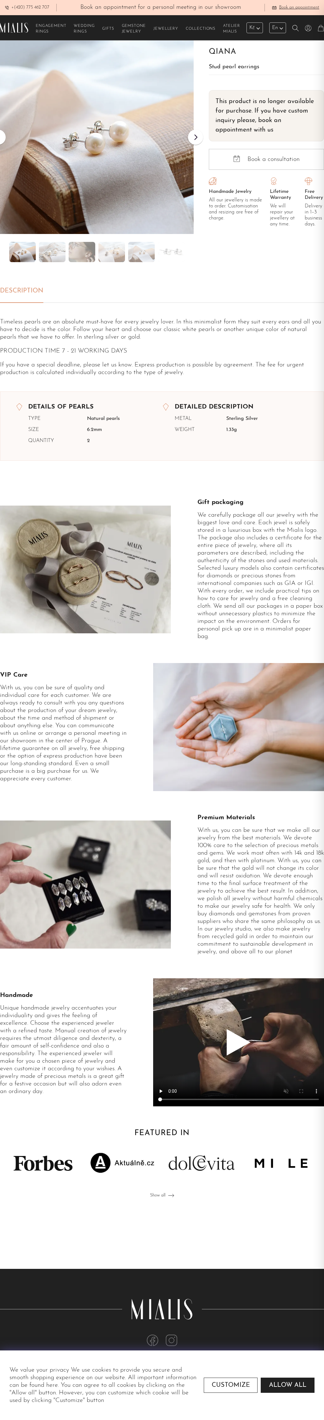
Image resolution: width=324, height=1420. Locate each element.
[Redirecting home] (14, 27)
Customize (231, 1385)
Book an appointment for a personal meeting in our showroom (160, 7)
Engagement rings (51, 29)
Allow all (287, 1385)
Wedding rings (84, 29)
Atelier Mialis (231, 29)
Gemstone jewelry (134, 29)
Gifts (108, 29)
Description (21, 291)
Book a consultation (273, 159)
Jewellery (165, 29)
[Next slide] (195, 137)
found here (43, 1385)
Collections (200, 29)
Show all (157, 1195)
